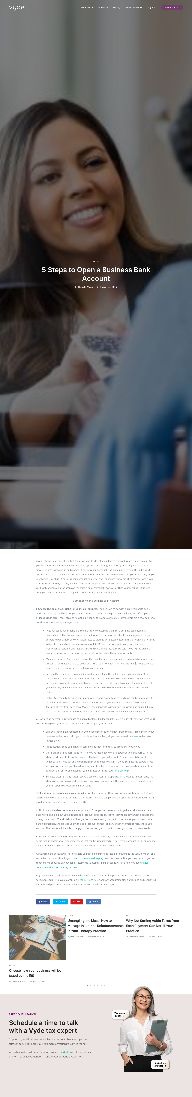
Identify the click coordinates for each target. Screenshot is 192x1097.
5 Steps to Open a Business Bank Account (96, 274)
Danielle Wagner (86, 287)
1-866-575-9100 (134, 7)
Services (85, 7)
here (136, 736)
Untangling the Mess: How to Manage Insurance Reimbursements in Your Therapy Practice (96, 926)
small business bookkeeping (87, 858)
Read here (83, 880)
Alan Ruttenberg (136, 936)
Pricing (116, 7)
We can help (122, 771)
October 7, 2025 (154, 937)
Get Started (172, 7)
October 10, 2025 (96, 937)
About (101, 7)
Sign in (151, 7)
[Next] (189, 949)
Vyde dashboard (66, 1052)
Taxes (96, 261)
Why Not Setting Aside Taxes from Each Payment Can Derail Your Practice (152, 926)
